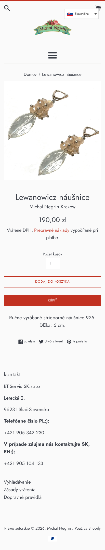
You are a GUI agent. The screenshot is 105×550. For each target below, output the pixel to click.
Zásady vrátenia (19, 489)
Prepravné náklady (52, 230)
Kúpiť (52, 300)
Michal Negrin (59, 528)
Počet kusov (52, 254)
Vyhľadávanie (17, 482)
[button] (81, 14)
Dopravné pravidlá (23, 497)
